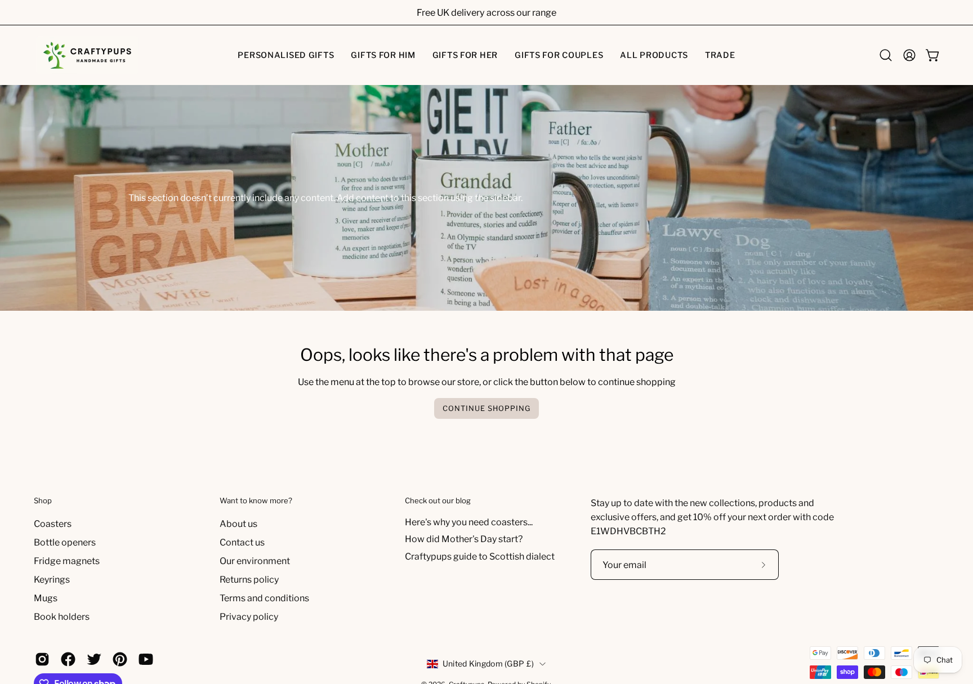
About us (238, 523)
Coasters (53, 523)
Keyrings (52, 579)
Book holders (62, 616)
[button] (285, 55)
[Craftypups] (87, 55)
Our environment (255, 561)
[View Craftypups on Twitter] (94, 659)
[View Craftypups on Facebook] (68, 659)
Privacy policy (249, 616)
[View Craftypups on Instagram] (42, 659)
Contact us (242, 542)
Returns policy (249, 579)
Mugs (45, 598)
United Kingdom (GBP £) (488, 663)
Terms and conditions (264, 598)
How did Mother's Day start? (464, 539)
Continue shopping (486, 408)
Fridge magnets (67, 561)
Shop (43, 500)
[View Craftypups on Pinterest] (119, 659)
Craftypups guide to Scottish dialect (480, 556)
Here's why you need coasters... (469, 522)
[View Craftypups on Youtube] (145, 659)
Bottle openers (65, 542)
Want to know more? (256, 500)
